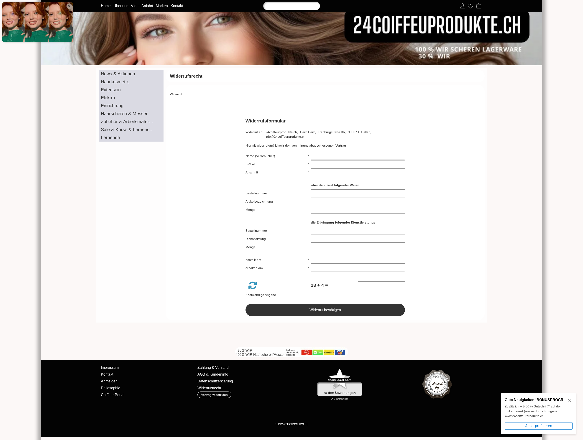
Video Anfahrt (142, 6)
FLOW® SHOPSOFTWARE (291, 424)
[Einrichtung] (131, 106)
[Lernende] (131, 138)
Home (106, 6)
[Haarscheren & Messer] (131, 114)
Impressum (110, 367)
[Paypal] (300, 412)
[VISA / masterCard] (317, 412)
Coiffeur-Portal (112, 395)
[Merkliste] (470, 6)
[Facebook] (158, 335)
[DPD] (211, 412)
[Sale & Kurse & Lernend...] (131, 130)
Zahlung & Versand (213, 367)
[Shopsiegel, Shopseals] (339, 369)
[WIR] (182, 335)
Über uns (120, 6)
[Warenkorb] (479, 6)
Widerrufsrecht (209, 388)
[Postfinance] (335, 412)
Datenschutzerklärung (215, 381)
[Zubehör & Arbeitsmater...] (131, 122)
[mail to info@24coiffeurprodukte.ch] (145, 335)
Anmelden (109, 381)
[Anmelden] (462, 6)
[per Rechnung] (282, 412)
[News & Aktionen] (131, 74)
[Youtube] (170, 335)
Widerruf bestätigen (325, 310)
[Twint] (353, 412)
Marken (162, 6)
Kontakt (177, 6)
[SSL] (229, 412)
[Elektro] (131, 98)
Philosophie (110, 388)
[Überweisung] (264, 412)
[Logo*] (291, 13)
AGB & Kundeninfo (212, 374)
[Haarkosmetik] (131, 82)
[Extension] (131, 90)
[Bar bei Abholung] (246, 412)
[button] (252, 285)
